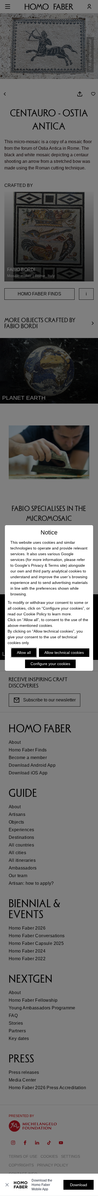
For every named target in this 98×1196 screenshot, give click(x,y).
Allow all (24, 652)
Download (78, 1185)
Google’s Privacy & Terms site (40, 565)
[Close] (7, 1185)
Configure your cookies (50, 664)
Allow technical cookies (64, 652)
